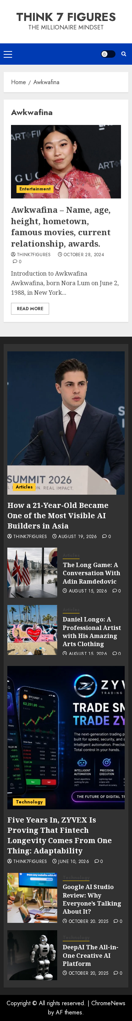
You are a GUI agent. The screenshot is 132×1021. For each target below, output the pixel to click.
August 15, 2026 (88, 591)
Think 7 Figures (66, 16)
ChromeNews (108, 1003)
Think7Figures (34, 255)
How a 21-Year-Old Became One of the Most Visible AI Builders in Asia (58, 515)
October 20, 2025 (89, 922)
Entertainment (35, 189)
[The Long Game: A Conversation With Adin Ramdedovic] (32, 573)
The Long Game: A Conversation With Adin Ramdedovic (91, 573)
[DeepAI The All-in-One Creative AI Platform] (32, 955)
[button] (8, 54)
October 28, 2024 (84, 255)
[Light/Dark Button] (108, 54)
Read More (30, 308)
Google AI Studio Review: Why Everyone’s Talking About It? (92, 899)
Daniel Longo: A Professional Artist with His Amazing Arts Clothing (92, 631)
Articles (24, 487)
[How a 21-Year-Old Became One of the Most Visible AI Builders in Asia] (66, 423)
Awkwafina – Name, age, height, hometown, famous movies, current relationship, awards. (61, 226)
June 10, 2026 (73, 862)
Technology (29, 802)
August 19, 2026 (77, 537)
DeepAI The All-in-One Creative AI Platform (90, 955)
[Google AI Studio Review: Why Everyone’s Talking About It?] (32, 898)
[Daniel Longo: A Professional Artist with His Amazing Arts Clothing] (32, 630)
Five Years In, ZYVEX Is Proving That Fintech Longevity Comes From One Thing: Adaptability (59, 835)
